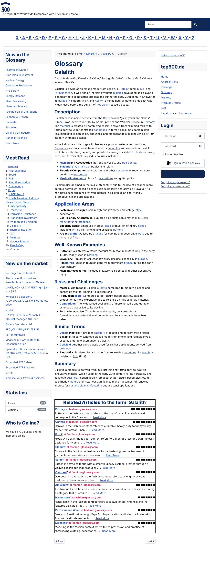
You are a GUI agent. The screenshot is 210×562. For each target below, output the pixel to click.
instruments (78, 178)
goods (142, 225)
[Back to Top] (204, 555)
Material (65, 126)
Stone (59, 122)
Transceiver (16, 210)
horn (57, 156)
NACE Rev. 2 (16, 194)
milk (142, 88)
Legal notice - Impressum (176, 113)
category (99, 332)
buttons (118, 229)
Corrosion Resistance (23, 214)
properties (80, 174)
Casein (64, 332)
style (139, 210)
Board (12, 174)
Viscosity (15, 225)
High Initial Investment (23, 217)
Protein (123, 88)
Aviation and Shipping (23, 221)
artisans (98, 233)
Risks (60, 282)
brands (128, 262)
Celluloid (65, 344)
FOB (11, 178)
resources (130, 352)
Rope (11, 190)
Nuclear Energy (19, 241)
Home (164, 76)
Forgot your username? (175, 186)
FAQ (163, 108)
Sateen (59, 459)
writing (76, 229)
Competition (68, 303)
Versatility (114, 148)
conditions (100, 129)
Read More (99, 417)
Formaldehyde (63, 92)
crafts (73, 233)
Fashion (65, 162)
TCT (12, 233)
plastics (118, 92)
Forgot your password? (175, 182)
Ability (99, 100)
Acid (75, 356)
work (141, 233)
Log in (183, 174)
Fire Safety (17, 245)
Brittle (103, 287)
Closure (60, 447)
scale (108, 225)
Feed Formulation (19, 182)
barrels (69, 262)
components (123, 170)
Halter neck (62, 497)
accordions (106, 178)
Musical (65, 178)
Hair (124, 162)
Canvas (60, 421)
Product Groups (171, 102)
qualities (72, 377)
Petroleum (103, 104)
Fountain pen (82, 166)
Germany (149, 122)
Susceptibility (18, 206)
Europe (142, 258)
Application (67, 204)
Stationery (66, 166)
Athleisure (61, 484)
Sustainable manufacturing (85, 385)
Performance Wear (67, 510)
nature (74, 381)
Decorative (61, 148)
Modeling (61, 522)
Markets (166, 97)
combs (132, 162)
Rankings (166, 87)
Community (16, 186)
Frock (59, 434)
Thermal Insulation (21, 229)
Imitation (141, 152)
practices (84, 221)
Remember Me (174, 154)
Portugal (15, 237)
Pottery (60, 409)
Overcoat (61, 472)
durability (64, 100)
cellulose (65, 348)
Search (201, 24)
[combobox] (168, 24)
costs (78, 295)
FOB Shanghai (17, 170)
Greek (106, 118)
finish (84, 100)
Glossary (166, 92)
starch (146, 352)
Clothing (92, 254)
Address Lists (169, 81)
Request (13, 166)
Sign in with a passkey (186, 163)
